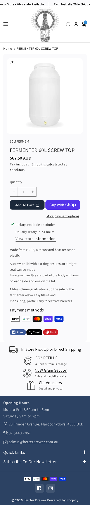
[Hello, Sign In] (76, 24)
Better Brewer (35, 500)
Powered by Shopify (62, 500)
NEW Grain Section (51, 370)
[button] (7, 24)
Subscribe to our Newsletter (30, 461)
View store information (36, 238)
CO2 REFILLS (46, 357)
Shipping (39, 164)
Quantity (16, 182)
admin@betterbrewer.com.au (34, 441)
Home (7, 48)
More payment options (63, 216)
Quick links (14, 452)
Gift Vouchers (50, 382)
